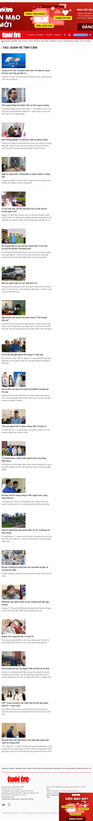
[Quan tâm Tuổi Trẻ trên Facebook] (9, 805)
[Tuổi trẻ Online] (18, 779)
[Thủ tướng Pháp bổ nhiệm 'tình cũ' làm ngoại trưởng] (14, 95)
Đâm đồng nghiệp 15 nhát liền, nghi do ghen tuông (25, 140)
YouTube (40, 35)
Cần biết (49, 35)
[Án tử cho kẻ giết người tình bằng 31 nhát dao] (14, 344)
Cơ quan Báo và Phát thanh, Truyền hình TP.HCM (17, 799)
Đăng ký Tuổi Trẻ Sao (80, 35)
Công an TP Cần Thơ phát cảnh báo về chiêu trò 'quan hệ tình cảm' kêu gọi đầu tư (26, 71)
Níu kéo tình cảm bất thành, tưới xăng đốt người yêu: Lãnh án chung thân (25, 741)
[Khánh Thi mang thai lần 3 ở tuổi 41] (14, 626)
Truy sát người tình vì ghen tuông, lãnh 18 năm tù (24, 426)
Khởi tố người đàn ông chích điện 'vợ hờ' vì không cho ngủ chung (26, 531)
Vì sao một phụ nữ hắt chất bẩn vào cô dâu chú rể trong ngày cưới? (24, 210)
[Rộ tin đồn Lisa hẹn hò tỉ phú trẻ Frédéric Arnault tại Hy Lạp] (14, 379)
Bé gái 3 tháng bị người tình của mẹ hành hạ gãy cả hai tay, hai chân (25, 568)
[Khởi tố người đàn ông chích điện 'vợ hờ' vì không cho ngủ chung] (14, 520)
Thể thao (88, 41)
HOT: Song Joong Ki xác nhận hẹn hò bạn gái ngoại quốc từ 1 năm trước (25, 704)
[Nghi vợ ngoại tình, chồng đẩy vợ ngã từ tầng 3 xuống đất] (14, 164)
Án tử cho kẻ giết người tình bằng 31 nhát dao (22, 355)
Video (20, 41)
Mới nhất (7, 41)
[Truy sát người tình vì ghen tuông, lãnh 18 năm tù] (14, 416)
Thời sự (25, 41)
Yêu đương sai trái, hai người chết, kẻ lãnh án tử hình (25, 668)
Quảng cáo (58, 35)
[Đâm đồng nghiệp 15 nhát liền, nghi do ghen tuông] (14, 129)
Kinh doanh (44, 41)
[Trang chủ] (3, 41)
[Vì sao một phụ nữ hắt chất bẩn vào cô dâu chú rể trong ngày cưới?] (14, 199)
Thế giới (30, 41)
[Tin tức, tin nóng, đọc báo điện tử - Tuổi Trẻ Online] (11, 34)
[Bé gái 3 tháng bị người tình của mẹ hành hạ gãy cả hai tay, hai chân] (14, 557)
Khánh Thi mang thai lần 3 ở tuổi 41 (18, 636)
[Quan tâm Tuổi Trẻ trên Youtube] (3, 805)
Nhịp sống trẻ (68, 41)
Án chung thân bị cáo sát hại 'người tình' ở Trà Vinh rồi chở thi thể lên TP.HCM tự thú (25, 247)
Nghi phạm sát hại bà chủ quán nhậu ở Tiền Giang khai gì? (24, 318)
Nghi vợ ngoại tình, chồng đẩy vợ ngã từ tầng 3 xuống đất (26, 175)
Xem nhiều (14, 41)
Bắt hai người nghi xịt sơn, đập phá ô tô (19, 283)
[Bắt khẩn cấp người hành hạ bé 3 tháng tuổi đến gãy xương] (14, 592)
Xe (57, 41)
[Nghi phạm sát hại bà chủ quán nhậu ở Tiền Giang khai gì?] (14, 307)
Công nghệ (52, 41)
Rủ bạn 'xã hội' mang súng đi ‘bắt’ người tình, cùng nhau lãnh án (24, 496)
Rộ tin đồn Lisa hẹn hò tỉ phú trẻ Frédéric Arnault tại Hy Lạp (25, 390)
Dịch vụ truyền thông (53, 795)
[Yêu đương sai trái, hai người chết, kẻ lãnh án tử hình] (14, 658)
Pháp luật (37, 41)
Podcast (31, 35)
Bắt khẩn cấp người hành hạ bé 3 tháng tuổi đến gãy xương (25, 603)
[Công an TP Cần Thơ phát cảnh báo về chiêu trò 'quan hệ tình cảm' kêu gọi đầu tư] (14, 60)
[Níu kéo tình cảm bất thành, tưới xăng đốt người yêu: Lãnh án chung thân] (14, 730)
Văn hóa (76, 41)
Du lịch (61, 41)
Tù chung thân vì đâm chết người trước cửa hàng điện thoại (24, 459)
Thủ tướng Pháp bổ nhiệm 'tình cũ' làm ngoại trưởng (25, 105)
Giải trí (82, 41)
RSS (48, 797)
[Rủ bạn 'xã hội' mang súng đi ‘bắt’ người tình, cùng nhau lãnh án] (14, 485)
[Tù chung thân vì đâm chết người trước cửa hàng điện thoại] (14, 448)
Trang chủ (5, 768)
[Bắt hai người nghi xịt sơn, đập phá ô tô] (14, 273)
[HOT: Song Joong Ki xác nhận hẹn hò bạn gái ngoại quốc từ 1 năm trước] (14, 693)
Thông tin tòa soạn (8, 797)
